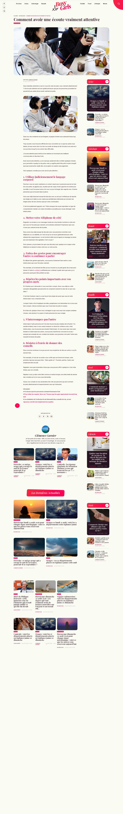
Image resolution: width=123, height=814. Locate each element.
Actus (26, 3)
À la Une (19, 3)
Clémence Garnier (32, 79)
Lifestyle (97, 3)
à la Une (16, 15)
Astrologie (34, 3)
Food (89, 3)
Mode (105, 3)
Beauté (43, 3)
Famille (82, 3)
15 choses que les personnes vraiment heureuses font (42, 391)
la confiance (37, 270)
